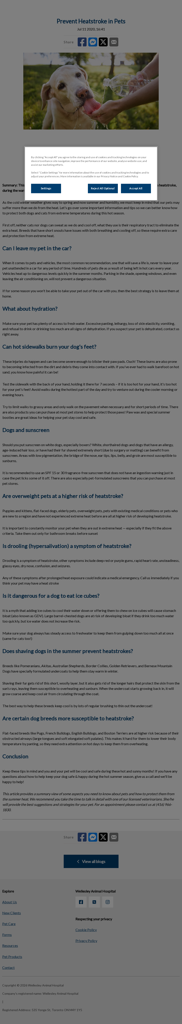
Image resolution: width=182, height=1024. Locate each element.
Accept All (135, 188)
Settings (46, 188)
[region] (91, 174)
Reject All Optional (103, 188)
